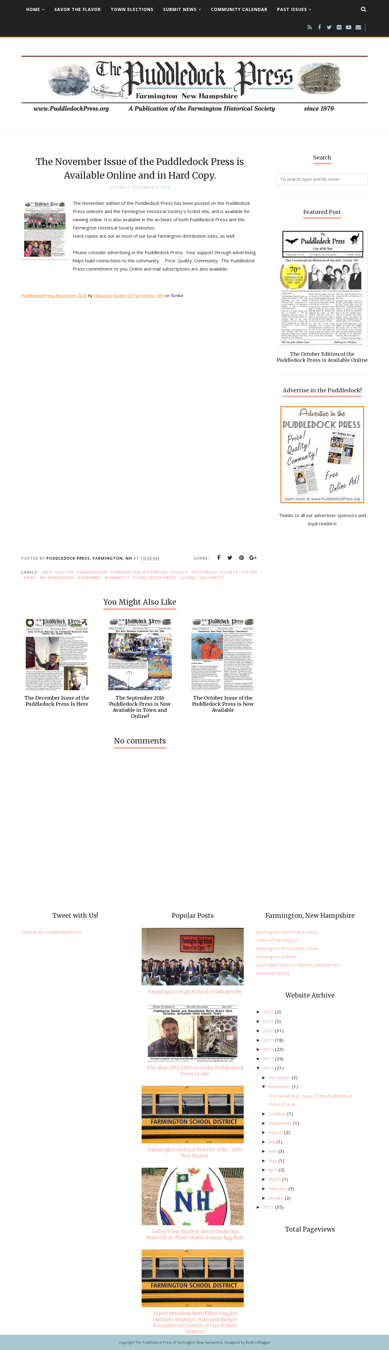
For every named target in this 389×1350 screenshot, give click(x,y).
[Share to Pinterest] (241, 558)
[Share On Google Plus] (253, 558)
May (273, 1160)
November (89, 577)
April (273, 1169)
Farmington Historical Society (149, 572)
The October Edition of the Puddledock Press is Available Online (322, 357)
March (275, 1179)
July (272, 1141)
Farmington (92, 572)
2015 (269, 1207)
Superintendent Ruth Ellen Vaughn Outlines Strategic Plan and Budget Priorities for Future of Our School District (195, 1322)
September (280, 1123)
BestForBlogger (258, 1342)
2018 (269, 1049)
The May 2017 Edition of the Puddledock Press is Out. (195, 1071)
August (276, 1132)
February (278, 1188)
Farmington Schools (276, 956)
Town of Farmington (277, 940)
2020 (269, 1030)
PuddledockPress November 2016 (54, 295)
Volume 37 (211, 577)
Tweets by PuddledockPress (51, 932)
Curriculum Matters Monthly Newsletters (298, 965)
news (30, 577)
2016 (47, 572)
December (280, 1077)
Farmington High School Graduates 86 (195, 991)
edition (64, 572)
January (276, 1198)
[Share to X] (230, 558)
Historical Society (215, 572)
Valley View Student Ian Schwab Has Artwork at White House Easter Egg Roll (195, 1234)
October (277, 1113)
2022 (269, 1012)
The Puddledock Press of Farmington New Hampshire (179, 1342)
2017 (269, 1058)
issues (249, 572)
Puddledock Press (155, 577)
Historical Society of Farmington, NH (129, 295)
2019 (269, 1040)
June (273, 1151)
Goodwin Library (273, 973)
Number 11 (117, 577)
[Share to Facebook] (218, 558)
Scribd (188, 577)
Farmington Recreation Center (287, 948)
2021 (269, 1021)
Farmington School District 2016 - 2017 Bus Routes (195, 1152)
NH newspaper (57, 577)
